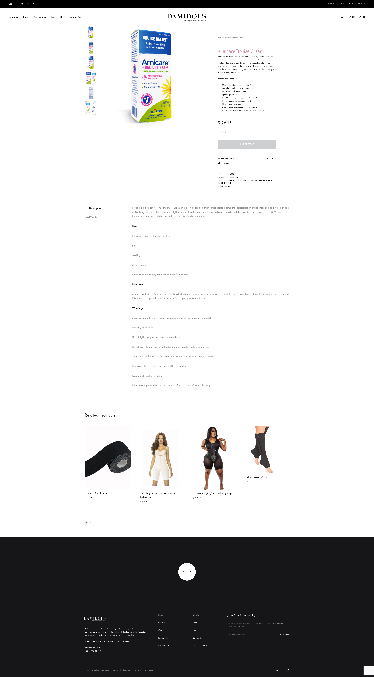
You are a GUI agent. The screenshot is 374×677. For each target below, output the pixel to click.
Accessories (234, 177)
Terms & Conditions (200, 645)
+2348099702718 (93, 651)
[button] (223, 163)
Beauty (232, 181)
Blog (351, 4)
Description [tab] (95, 208)
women (229, 183)
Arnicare (227, 186)
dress (256, 181)
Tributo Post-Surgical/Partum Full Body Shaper (213, 493)
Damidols (13, 16)
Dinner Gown (247, 181)
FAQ (53, 16)
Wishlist (331, 4)
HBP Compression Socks (256, 476)
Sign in (333, 17)
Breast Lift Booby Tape (97, 493)
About (341, 4)
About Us (162, 622)
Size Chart (223, 132)
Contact (361, 4)
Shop (25, 16)
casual (238, 181)
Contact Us (75, 16)
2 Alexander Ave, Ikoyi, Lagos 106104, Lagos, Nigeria (107, 641)
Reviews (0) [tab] (91, 217)
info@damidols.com (92, 647)
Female (262, 181)
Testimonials (39, 16)
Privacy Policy (163, 645)
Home (219, 37)
